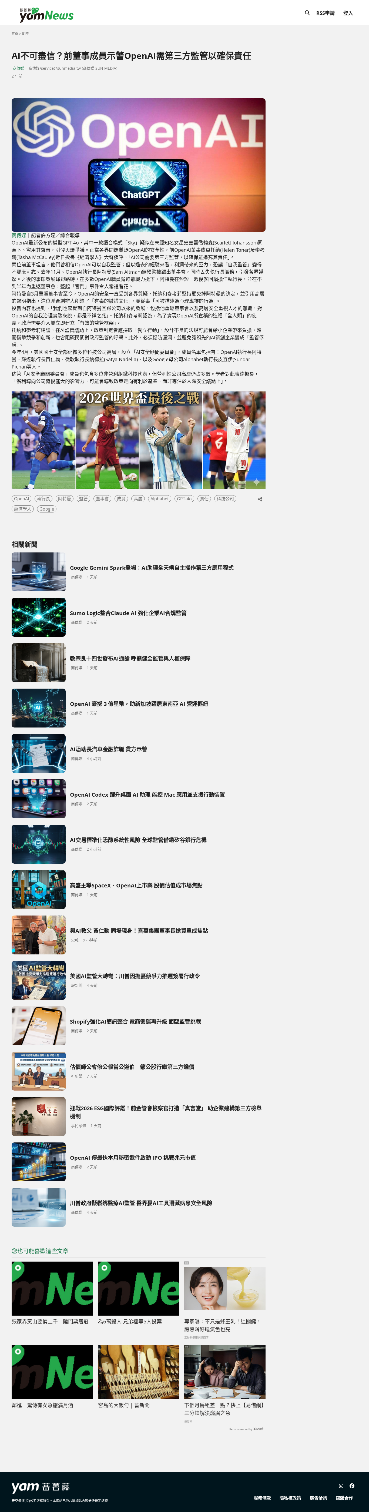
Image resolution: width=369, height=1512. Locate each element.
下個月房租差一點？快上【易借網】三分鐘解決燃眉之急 (224, 1409)
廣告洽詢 (318, 1498)
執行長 (43, 499)
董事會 (102, 499)
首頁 (15, 33)
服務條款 (262, 1498)
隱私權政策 (290, 1498)
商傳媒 (18, 68)
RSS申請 (325, 13)
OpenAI (21, 499)
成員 (121, 499)
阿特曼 (64, 499)
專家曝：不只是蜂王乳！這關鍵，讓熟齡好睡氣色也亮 (222, 1325)
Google (46, 509)
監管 (83, 499)
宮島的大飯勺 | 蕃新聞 (124, 1405)
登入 (348, 13)
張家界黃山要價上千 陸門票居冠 (50, 1321)
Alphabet (159, 499)
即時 (25, 33)
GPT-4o (184, 499)
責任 (204, 499)
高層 (138, 499)
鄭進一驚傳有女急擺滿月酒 (42, 1405)
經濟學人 (22, 509)
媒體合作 (344, 1498)
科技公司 (225, 499)
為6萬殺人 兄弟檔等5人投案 (130, 1321)
